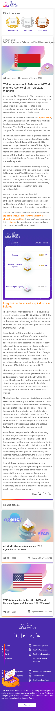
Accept (27, 705)
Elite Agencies (11, 13)
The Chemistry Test (41, 680)
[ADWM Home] (27, 624)
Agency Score (44, 117)
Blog (13, 40)
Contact (8, 658)
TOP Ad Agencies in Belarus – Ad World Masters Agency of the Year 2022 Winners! (27, 87)
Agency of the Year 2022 (32, 78)
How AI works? (39, 676)
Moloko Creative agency (15, 265)
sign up (12, 222)
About (7, 646)
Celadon (14, 255)
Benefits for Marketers (42, 671)
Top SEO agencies (40, 650)
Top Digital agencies (41, 654)
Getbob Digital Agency (15, 287)
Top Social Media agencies (40, 659)
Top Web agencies (40, 646)
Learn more (13, 30)
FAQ (7, 654)
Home (6, 40)
